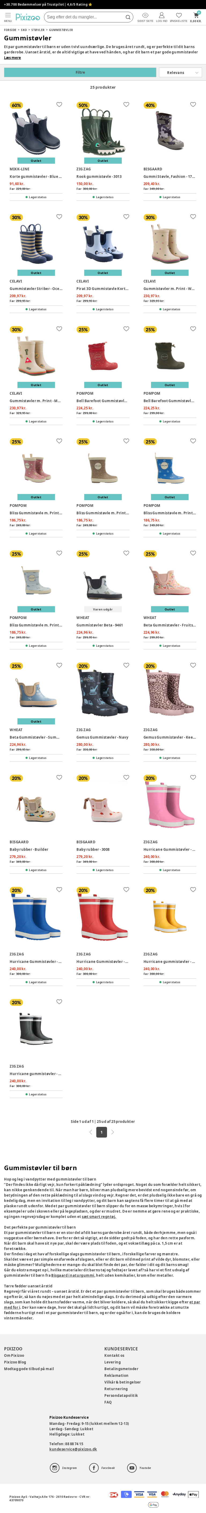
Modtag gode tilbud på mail (29, 1368)
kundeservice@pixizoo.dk (73, 1449)
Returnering (116, 1388)
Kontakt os (114, 1355)
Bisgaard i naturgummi (72, 1275)
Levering (112, 1362)
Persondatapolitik (121, 1395)
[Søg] (128, 17)
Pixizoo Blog (15, 1362)
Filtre (80, 72)
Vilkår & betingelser (122, 1382)
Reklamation (116, 1375)
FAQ (108, 1402)
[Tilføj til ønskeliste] (59, 104)
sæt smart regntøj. (99, 1216)
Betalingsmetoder (121, 1368)
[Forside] (28, 17)
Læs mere (12, 57)
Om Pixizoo (14, 1355)
